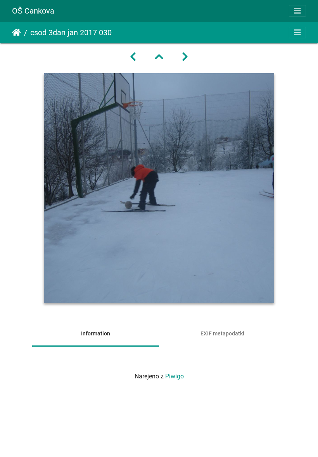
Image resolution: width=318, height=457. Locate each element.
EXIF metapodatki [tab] (222, 333)
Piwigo (174, 376)
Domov (16, 32)
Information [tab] (95, 333)
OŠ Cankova (33, 10)
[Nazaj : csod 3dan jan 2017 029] (133, 57)
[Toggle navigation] (297, 11)
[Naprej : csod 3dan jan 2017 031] (185, 57)
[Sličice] (159, 57)
